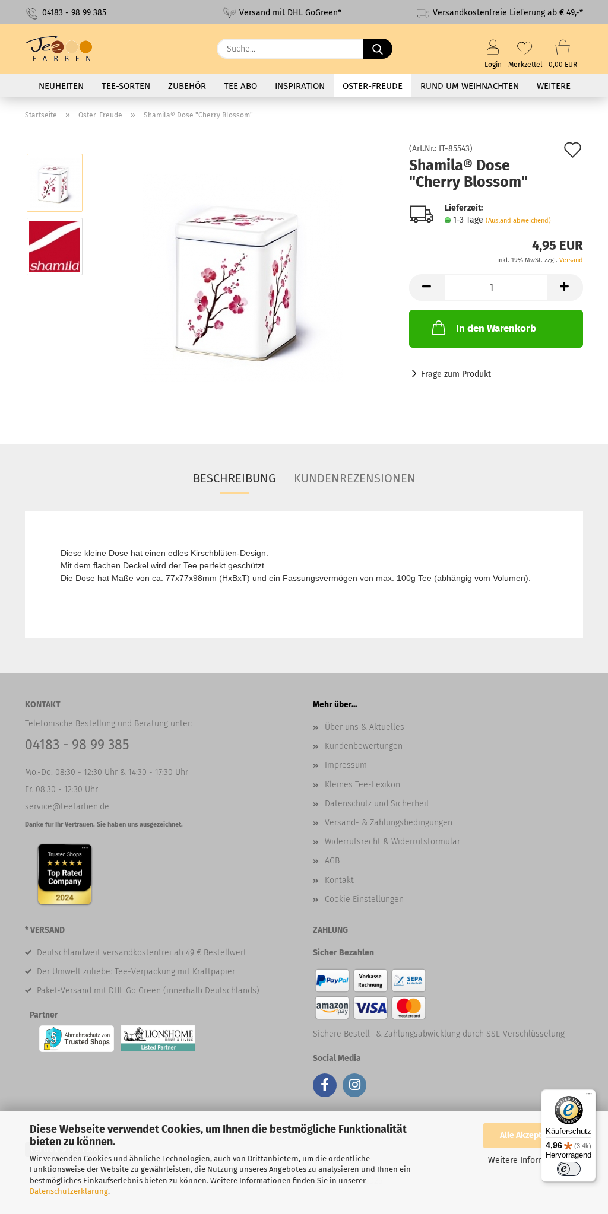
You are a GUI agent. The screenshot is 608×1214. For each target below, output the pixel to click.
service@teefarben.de (67, 807)
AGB (332, 861)
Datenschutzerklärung (69, 1191)
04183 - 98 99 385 (73, 13)
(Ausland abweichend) (518, 220)
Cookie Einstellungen (364, 899)
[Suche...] (377, 49)
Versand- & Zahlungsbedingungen (388, 823)
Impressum (346, 765)
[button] (427, 287)
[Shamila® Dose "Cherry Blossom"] (242, 278)
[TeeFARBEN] (64, 49)
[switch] (569, 1169)
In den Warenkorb (496, 328)
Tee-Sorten (126, 86)
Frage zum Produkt (456, 374)
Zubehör (187, 86)
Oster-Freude (373, 86)
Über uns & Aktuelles (364, 727)
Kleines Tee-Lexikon (362, 785)
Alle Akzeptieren (531, 1135)
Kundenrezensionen (355, 478)
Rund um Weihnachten (469, 86)
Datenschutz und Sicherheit (377, 804)
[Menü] (589, 1096)
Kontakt (339, 880)
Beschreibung (234, 478)
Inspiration (300, 86)
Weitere (554, 86)
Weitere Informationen (531, 1160)
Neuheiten (61, 86)
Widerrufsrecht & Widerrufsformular (392, 842)
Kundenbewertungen (364, 746)
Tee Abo (240, 86)
